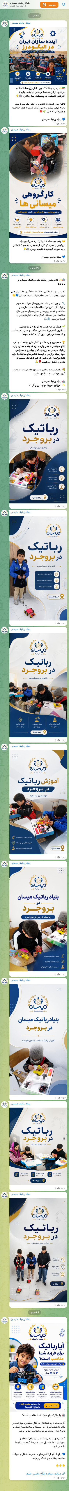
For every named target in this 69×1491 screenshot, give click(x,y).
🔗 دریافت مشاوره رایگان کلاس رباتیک (45, 1474)
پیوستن (51, 5)
